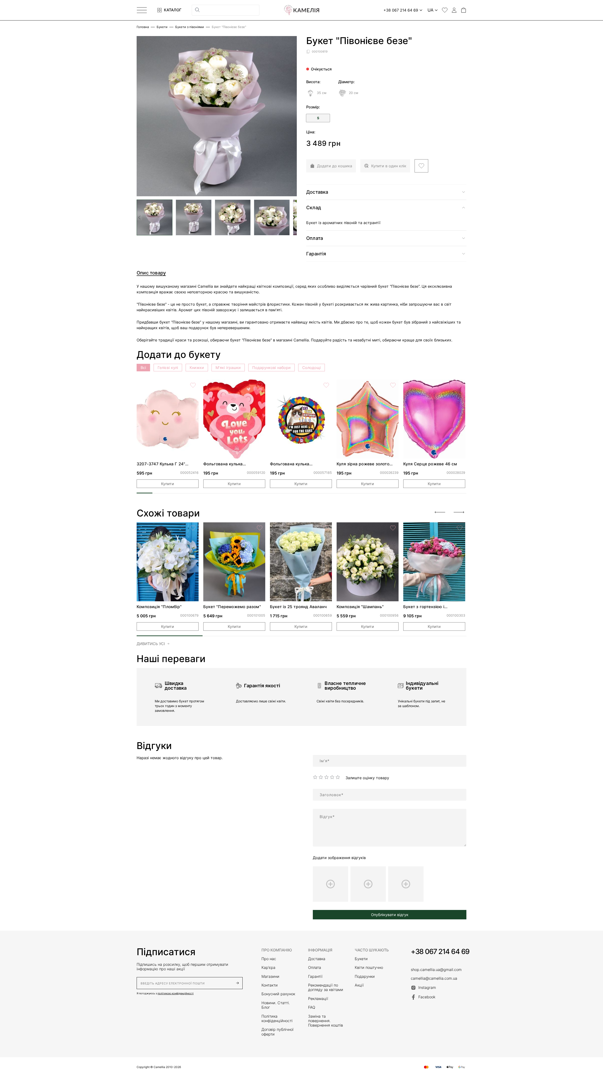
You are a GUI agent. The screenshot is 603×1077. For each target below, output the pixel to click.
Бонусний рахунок (278, 994)
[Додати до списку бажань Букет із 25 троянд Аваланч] (326, 528)
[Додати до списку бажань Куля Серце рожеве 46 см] (459, 385)
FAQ (311, 1007)
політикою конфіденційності (176, 993)
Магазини (270, 976)
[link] (168, 419)
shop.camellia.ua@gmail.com (436, 969)
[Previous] (440, 512)
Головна (143, 27)
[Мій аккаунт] (454, 10)
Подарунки (365, 976)
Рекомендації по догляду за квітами (325, 987)
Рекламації (318, 998)
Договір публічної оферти (277, 1031)
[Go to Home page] (301, 10)
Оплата (314, 967)
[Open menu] (142, 10)
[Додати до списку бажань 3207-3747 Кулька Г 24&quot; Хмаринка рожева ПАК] (193, 385)
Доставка (316, 959)
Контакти (269, 985)
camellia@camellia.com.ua (434, 978)
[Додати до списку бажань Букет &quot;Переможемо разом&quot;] (259, 528)
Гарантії (315, 976)
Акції (359, 985)
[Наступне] (294, 217)
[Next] (459, 512)
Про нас (268, 959)
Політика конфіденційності (277, 1018)
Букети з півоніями (189, 27)
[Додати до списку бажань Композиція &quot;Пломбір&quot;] (193, 528)
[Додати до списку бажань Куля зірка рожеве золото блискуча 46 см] (393, 385)
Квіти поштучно (369, 967)
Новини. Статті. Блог (275, 1005)
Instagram (427, 987)
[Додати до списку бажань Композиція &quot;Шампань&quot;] (393, 528)
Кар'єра (268, 967)
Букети (162, 27)
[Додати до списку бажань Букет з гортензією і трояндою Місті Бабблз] (459, 528)
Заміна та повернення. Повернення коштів (325, 1021)
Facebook (426, 997)
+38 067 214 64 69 (440, 951)
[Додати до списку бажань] (421, 165)
